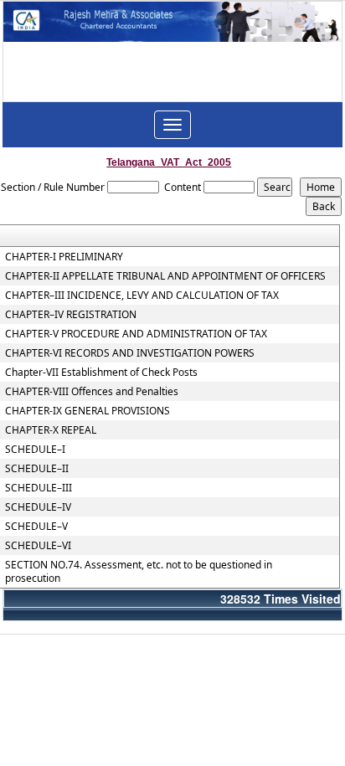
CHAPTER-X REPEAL (50, 430)
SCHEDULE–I (35, 449)
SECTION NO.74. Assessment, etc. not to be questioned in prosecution (138, 571)
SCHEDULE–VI (38, 546)
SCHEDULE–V (36, 526)
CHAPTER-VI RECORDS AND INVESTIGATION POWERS (130, 353)
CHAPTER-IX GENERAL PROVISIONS (87, 411)
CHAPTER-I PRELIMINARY (64, 257)
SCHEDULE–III (38, 488)
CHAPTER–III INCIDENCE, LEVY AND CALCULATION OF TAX (142, 295)
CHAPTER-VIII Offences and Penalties (91, 391)
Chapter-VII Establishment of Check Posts (101, 372)
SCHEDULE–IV (38, 507)
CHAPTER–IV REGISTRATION (70, 314)
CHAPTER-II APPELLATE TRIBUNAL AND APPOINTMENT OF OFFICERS (165, 276)
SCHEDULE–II (37, 469)
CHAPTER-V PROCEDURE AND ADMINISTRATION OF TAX (136, 334)
